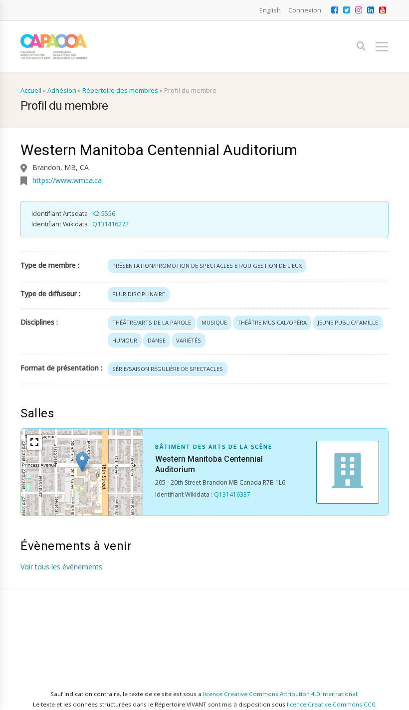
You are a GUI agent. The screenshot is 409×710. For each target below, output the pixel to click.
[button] (82, 462)
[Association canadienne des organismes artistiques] (53, 46)
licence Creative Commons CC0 (331, 704)
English (270, 9)
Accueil (30, 90)
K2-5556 (103, 213)
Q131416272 (110, 224)
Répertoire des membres (120, 90)
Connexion (304, 9)
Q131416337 (232, 494)
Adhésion (61, 90)
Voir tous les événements (61, 566)
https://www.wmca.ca (67, 180)
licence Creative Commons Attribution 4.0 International (280, 694)
